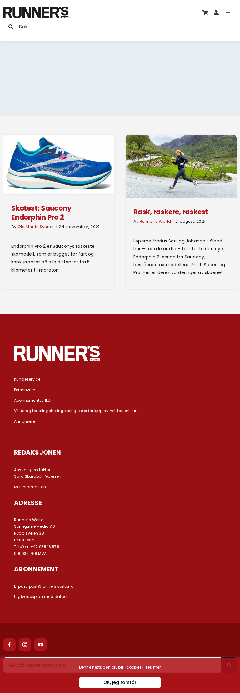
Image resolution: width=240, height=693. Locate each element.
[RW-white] (57, 348)
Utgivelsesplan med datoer (41, 596)
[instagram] (25, 644)
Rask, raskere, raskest (170, 212)
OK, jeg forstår (120, 682)
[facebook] (9, 644)
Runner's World (155, 221)
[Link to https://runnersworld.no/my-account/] (216, 12)
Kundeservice (27, 379)
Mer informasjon (30, 487)
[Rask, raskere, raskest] (181, 166)
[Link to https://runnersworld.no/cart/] (205, 12)
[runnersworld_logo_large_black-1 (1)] (36, 9)
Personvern (24, 389)
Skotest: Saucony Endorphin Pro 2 (41, 212)
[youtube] (40, 644)
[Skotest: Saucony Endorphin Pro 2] (58, 164)
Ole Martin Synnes (36, 227)
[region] (120, 675)
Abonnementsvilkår (33, 400)
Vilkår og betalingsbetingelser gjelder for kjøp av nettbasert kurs (76, 410)
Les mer (153, 667)
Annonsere (24, 421)
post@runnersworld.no (51, 586)
